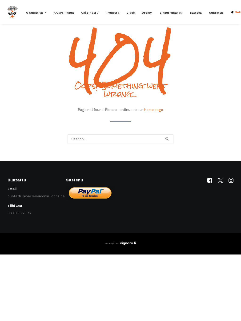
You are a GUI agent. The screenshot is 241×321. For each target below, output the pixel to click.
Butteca (196, 12)
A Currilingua (64, 12)
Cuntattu (216, 12)
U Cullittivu (34, 12)
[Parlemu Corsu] (13, 12)
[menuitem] (38, 12)
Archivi (147, 12)
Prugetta (112, 12)
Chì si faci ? (89, 12)
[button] (167, 138)
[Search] (120, 139)
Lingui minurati (171, 12)
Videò (131, 12)
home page (153, 110)
